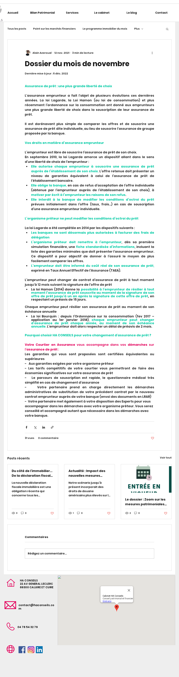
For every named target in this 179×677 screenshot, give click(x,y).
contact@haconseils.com (36, 606)
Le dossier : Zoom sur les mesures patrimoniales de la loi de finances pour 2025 (146, 501)
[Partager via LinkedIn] (43, 427)
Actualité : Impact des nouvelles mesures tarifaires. (87, 473)
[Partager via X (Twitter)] (35, 427)
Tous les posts (16, 28)
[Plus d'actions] (152, 53)
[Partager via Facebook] (26, 427)
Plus (137, 28)
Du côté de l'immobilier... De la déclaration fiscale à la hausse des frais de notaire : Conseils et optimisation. (32, 473)
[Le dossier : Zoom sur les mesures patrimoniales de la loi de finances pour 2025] (146, 478)
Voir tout (166, 457)
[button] (167, 28)
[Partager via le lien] (52, 427)
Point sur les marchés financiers (54, 28)
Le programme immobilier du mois (105, 28)
